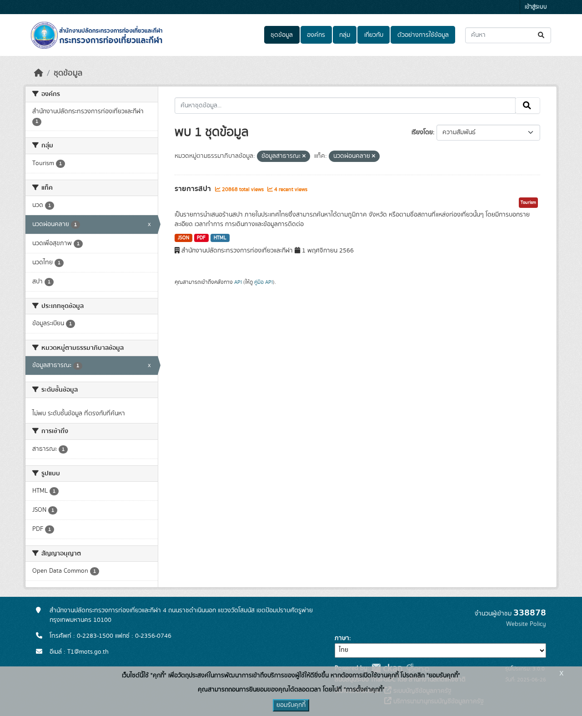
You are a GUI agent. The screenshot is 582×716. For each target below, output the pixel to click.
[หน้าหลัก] (38, 73)
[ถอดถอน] (304, 156)
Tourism (528, 202)
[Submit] (542, 35)
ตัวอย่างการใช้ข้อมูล (423, 35)
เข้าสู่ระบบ (536, 7)
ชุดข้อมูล (282, 35)
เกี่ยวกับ (373, 35)
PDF (201, 238)
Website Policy (526, 624)
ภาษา (342, 638)
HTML (220, 238)
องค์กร (316, 35)
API (238, 282)
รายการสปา (194, 189)
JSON (183, 238)
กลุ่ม (344, 35)
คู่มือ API (263, 282)
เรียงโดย (422, 132)
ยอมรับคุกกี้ (291, 705)
